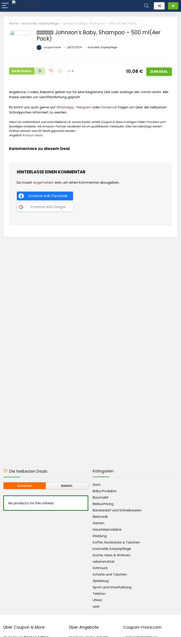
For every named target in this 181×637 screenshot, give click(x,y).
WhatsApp (65, 107)
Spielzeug (101, 580)
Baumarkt (101, 497)
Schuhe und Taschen (110, 574)
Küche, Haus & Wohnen (111, 555)
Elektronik (100, 516)
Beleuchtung (103, 503)
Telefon (99, 593)
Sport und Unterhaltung (112, 587)
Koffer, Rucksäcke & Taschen (116, 542)
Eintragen (173, 6)
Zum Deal (159, 71)
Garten (98, 523)
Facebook (109, 107)
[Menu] (5, 6)
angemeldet (43, 182)
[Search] (146, 6)
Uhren (97, 600)
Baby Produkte (105, 491)
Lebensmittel (103, 561)
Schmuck (100, 568)
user (96, 606)
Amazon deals (32, 135)
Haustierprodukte (107, 529)
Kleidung (100, 535)
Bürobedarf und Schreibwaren (117, 510)
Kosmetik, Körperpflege (40, 23)
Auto (97, 484)
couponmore (51, 47)
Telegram (83, 107)
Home (14, 23)
